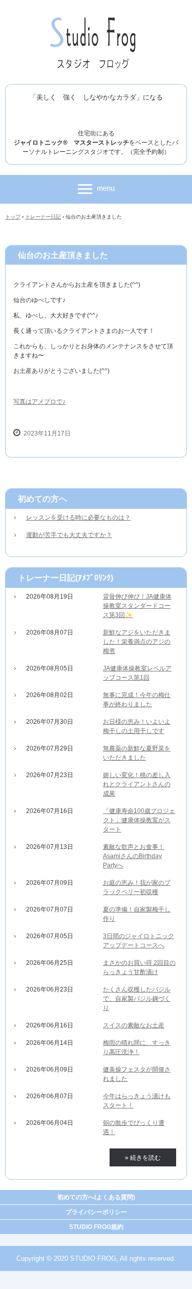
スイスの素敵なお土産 (133, 1025)
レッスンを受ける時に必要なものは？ (78, 517)
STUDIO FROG (96, 19)
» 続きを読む (143, 1157)
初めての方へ (42, 498)
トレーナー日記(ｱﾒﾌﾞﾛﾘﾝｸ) (65, 577)
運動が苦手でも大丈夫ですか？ (69, 535)
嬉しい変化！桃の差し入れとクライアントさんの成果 (136, 784)
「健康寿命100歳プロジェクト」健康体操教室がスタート (139, 820)
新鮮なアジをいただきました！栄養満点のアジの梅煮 (136, 642)
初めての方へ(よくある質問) (96, 1197)
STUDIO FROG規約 (96, 1227)
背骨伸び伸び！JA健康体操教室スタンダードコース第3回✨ (137, 606)
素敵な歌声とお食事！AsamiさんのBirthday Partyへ (133, 856)
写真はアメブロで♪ (39, 401)
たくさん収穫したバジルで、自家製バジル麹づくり (136, 999)
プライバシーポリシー (96, 1212)
